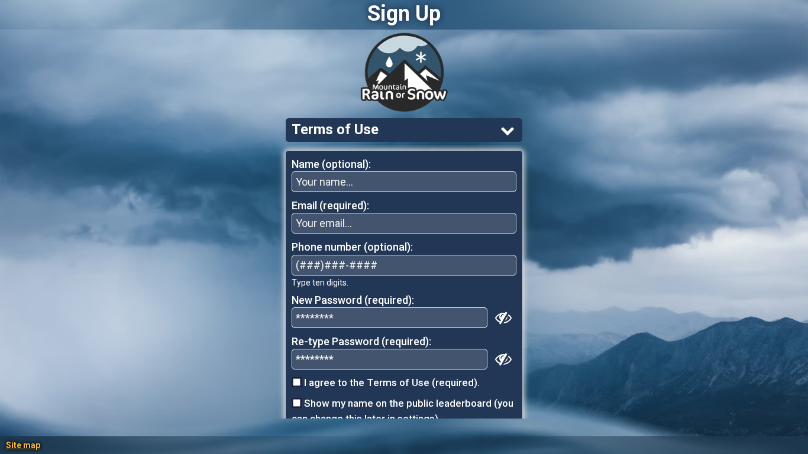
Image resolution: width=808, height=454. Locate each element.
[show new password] (503, 317)
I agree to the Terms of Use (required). (391, 382)
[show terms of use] (507, 130)
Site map (23, 445)
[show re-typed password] (503, 359)
